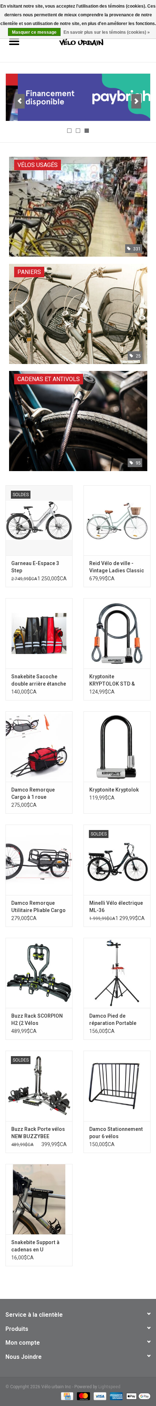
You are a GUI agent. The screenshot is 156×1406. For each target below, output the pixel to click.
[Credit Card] (66, 1395)
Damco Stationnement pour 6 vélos (116, 1132)
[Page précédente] (20, 101)
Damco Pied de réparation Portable (112, 1019)
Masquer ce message (34, 32)
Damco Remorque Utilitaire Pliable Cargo (38, 906)
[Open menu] (14, 41)
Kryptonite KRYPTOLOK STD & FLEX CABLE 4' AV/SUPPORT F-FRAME (116, 680)
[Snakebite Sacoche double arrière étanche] (39, 633)
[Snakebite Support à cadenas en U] (39, 1199)
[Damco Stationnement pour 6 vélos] (117, 1086)
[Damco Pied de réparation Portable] (117, 973)
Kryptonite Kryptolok (114, 790)
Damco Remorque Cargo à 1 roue (33, 793)
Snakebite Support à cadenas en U (35, 1245)
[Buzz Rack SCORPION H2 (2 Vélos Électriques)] (39, 973)
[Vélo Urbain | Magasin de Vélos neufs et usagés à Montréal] (92, 42)
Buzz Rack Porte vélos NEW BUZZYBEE (38, 1132)
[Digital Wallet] (137, 1395)
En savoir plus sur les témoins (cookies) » (106, 32)
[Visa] (99, 1395)
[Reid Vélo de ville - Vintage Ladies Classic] (117, 520)
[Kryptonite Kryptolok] (117, 746)
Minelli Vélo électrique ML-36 (116, 906)
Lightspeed (109, 1386)
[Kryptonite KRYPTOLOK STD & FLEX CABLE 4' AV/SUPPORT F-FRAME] (117, 633)
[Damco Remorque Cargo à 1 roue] (39, 746)
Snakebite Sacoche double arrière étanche (38, 680)
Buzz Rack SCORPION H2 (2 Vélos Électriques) (37, 1020)
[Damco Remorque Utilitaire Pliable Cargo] (39, 860)
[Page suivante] (136, 101)
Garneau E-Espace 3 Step (35, 566)
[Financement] (78, 97)
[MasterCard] (82, 1395)
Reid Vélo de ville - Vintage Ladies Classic (116, 566)
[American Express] (115, 1395)
